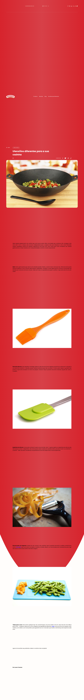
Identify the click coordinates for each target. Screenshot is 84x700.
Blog (46, 96)
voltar (9, 147)
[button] (45, 6)
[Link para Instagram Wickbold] (69, 6)
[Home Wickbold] (10, 96)
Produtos (35, 96)
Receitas (41, 96)
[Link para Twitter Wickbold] (77, 6)
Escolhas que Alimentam (53, 96)
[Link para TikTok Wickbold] (75, 6)
